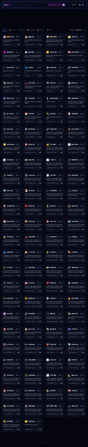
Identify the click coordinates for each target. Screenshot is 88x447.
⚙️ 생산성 (49, 30)
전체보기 (5, 30)
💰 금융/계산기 (41, 30)
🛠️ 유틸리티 (22, 30)
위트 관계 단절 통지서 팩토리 (56, 4)
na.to (6, 4)
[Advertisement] (44, 18)
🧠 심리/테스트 (13, 30)
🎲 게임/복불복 (31, 30)
